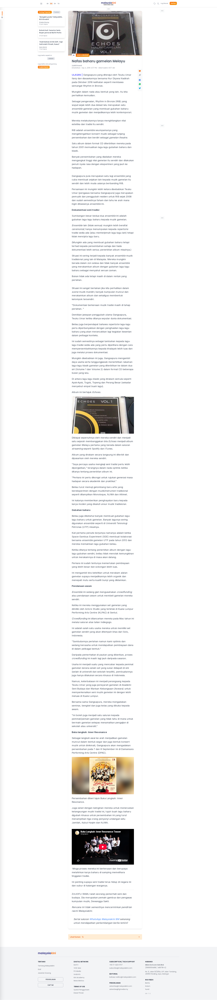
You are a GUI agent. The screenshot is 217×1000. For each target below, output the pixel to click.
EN (47, 4)
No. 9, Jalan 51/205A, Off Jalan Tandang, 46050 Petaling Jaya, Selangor (161, 972)
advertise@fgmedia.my (118, 989)
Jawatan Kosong (44, 973)
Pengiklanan (51, 979)
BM (51, 4)
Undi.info (77, 974)
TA (58, 4)
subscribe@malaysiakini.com (120, 968)
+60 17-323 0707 (116, 965)
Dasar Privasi (79, 993)
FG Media (77, 971)
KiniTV (76, 965)
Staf (39, 969)
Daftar (173, 3)
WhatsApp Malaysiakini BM (104, 919)
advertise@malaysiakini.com (120, 986)
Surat (147, 989)
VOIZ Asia (77, 968)
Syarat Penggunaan (81, 990)
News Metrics (79, 981)
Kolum (147, 986)
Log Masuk (164, 3)
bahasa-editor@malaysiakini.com (122, 977)
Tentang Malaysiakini (46, 966)
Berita (147, 983)
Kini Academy (79, 977)
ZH (55, 4)
